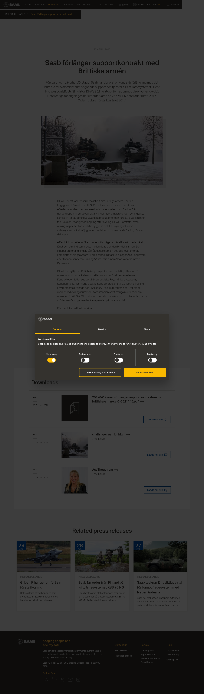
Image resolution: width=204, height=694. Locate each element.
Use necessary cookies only (100, 372)
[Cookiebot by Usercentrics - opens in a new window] (153, 319)
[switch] (85, 360)
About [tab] (147, 329)
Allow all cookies (144, 372)
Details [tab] (102, 329)
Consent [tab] (57, 329)
